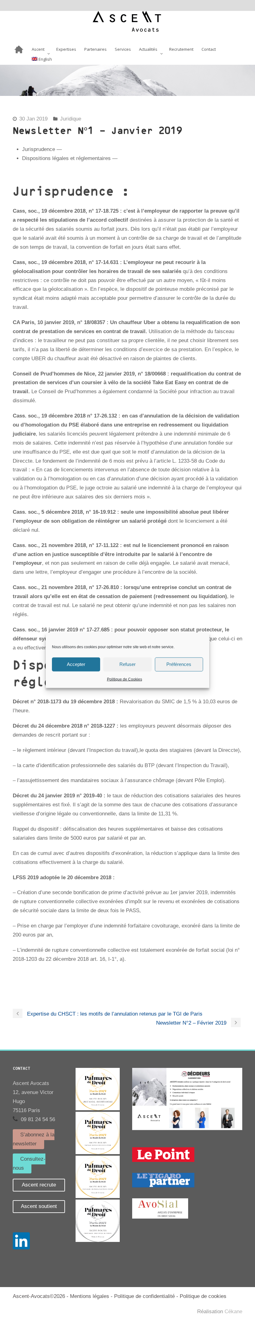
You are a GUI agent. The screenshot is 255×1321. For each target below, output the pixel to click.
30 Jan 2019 (33, 119)
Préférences (178, 664)
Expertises (66, 49)
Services (123, 49)
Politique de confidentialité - (147, 1296)
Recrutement (181, 49)
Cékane (233, 1311)
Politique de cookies (203, 1296)
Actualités (148, 49)
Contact (209, 49)
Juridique (70, 119)
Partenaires (95, 49)
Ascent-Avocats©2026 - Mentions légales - (63, 1296)
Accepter (76, 664)
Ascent (38, 49)
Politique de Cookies (124, 679)
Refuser (127, 664)
